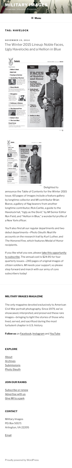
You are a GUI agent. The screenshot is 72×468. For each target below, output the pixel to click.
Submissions (12, 365)
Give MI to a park (14, 398)
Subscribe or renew (16, 390)
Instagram (38, 333)
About (8, 356)
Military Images (26, 4)
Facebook (25, 333)
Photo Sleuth (13, 369)
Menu (38, 18)
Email (8, 435)
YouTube (55, 333)
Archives (10, 361)
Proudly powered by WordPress (22, 460)
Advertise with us (15, 394)
